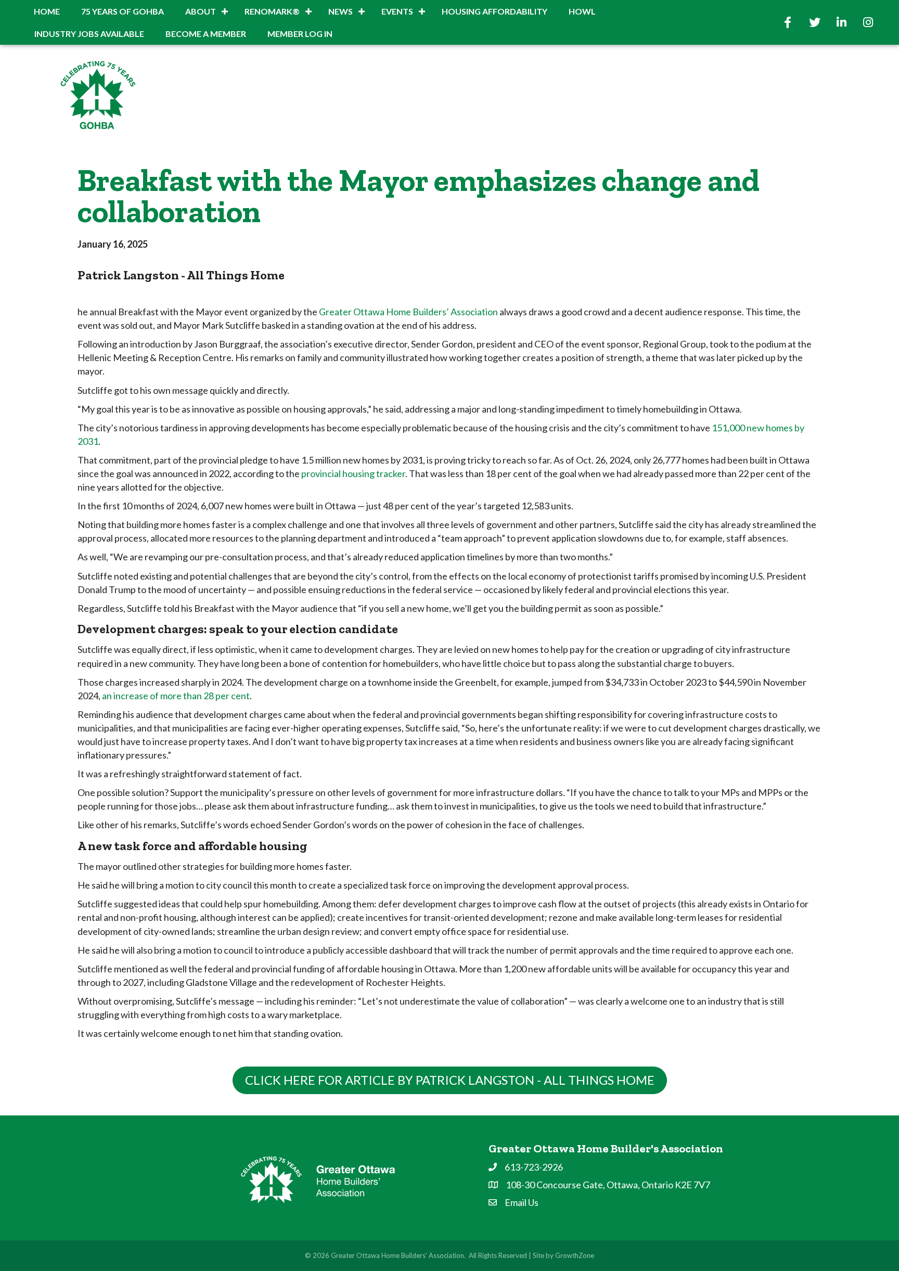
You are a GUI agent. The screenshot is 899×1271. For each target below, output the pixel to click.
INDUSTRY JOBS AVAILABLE (89, 33)
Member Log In (299, 33)
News (340, 11)
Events (397, 11)
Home (47, 11)
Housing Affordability (494, 11)
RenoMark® (272, 11)
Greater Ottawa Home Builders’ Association (408, 311)
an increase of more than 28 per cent (176, 695)
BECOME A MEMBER (205, 33)
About (200, 11)
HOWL (582, 11)
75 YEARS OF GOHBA (122, 11)
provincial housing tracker (353, 473)
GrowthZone (574, 1255)
